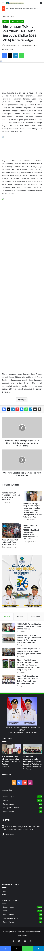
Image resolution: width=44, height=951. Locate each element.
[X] (10, 55)
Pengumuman (8, 804)
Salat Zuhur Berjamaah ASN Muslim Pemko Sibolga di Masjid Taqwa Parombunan (29, 651)
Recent (7, 616)
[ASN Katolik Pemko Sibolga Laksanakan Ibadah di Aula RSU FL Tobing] (8, 627)
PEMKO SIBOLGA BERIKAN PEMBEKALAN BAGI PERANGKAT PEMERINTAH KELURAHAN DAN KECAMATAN (31, 532)
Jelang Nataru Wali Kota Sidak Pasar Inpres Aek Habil (10, 542)
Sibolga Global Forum (11, 808)
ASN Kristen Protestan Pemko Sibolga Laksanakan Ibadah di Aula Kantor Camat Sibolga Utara (32, 762)
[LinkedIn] (15, 55)
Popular (20, 616)
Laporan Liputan (17, 21)
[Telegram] (30, 409)
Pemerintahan (8, 811)
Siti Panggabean (11, 45)
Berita (12, 16)
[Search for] (41, 4)
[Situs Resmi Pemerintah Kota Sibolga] (15, 3)
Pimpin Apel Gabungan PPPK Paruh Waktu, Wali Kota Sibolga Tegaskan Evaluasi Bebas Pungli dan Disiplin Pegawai (28, 665)
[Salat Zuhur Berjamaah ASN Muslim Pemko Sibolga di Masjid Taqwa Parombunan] (8, 652)
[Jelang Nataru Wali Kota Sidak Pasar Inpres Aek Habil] (11, 530)
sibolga (22, 400)
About (4, 894)
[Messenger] (21, 409)
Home (6, 16)
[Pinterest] (17, 409)
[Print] (39, 409)
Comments (35, 616)
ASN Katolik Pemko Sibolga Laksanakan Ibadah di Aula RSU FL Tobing (29, 626)
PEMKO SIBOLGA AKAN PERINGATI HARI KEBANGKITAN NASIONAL (11, 496)
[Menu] (3, 4)
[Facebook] (4, 55)
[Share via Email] (35, 409)
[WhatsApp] (21, 55)
